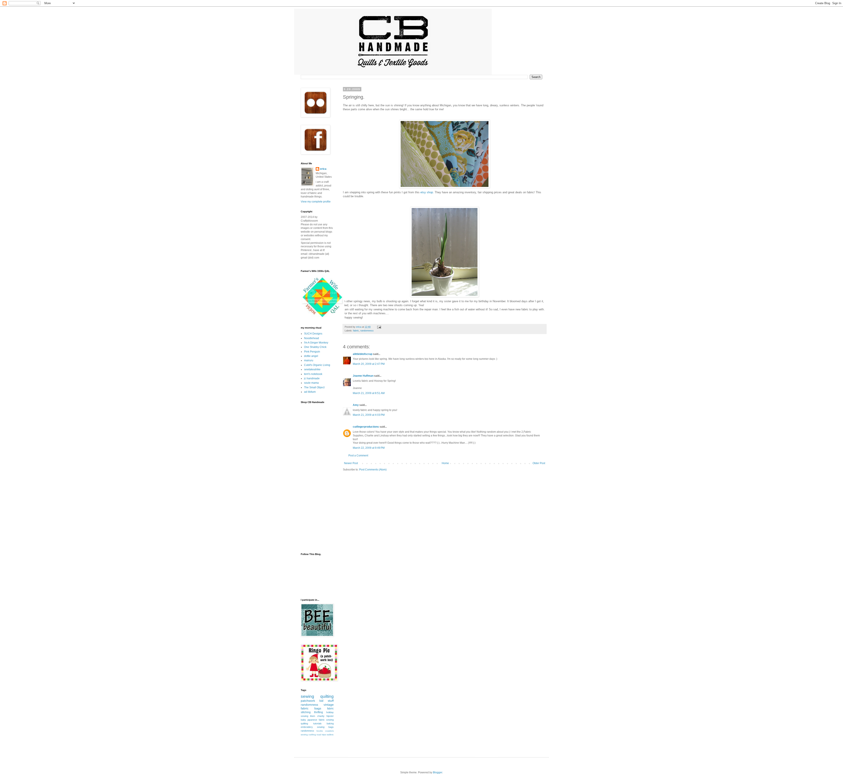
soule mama (311, 382)
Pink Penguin (312, 351)
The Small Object (314, 387)
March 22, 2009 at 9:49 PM (369, 447)
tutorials (317, 723)
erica (323, 168)
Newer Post (351, 463)
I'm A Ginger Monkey (316, 342)
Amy (356, 405)
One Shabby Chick (315, 347)
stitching (306, 712)
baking (330, 723)
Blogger (437, 772)
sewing (307, 696)
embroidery (307, 727)
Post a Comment (358, 455)
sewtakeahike (312, 369)
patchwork (308, 700)
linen (312, 716)
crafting (312, 734)
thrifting (318, 712)
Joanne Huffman (363, 375)
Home (445, 463)
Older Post (539, 463)
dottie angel (311, 356)
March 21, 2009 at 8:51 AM (369, 393)
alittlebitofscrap (362, 354)
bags (317, 708)
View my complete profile (316, 201)
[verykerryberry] (322, 317)
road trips (321, 734)
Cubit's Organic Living (317, 365)
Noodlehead (311, 338)
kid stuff (326, 700)
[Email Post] (379, 326)
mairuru (308, 360)
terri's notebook (313, 374)
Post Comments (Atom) (373, 469)
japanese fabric (316, 719)
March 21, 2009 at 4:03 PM (369, 414)
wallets (330, 734)
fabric (356, 330)
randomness (367, 330)
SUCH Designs (313, 333)
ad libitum (310, 391)
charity (320, 716)
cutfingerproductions (366, 426)
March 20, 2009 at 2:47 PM (369, 363)
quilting (327, 696)
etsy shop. (427, 192)
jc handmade (312, 378)
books (320, 731)
